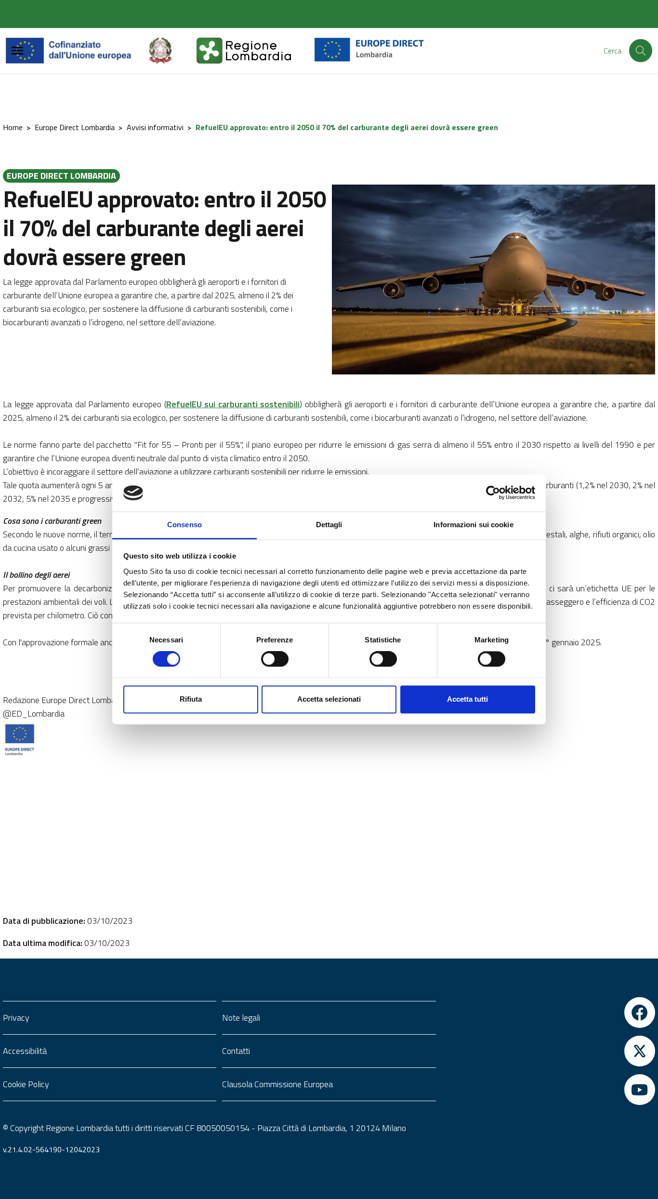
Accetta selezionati (329, 699)
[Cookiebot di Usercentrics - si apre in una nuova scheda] (493, 493)
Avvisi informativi (155, 127)
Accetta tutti (467, 699)
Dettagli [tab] (329, 524)
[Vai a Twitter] (548, 1051)
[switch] (275, 659)
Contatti (236, 1050)
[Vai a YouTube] (548, 1089)
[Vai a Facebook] (548, 1012)
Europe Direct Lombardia (75, 127)
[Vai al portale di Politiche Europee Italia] (171, 51)
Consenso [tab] (184, 524)
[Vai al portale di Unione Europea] (76, 51)
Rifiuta (191, 699)
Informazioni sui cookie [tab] (473, 524)
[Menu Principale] (17, 51)
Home (13, 127)
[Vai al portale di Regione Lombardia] (255, 51)
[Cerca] (640, 50)
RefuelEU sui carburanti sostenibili (233, 404)
